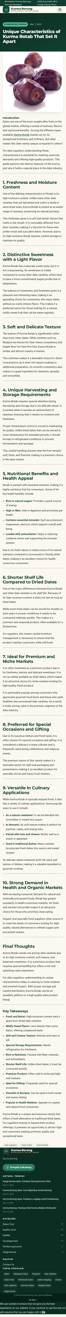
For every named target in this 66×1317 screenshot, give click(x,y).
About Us (13, 26)
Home (11, 17)
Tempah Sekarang (33, 46)
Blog (10, 35)
